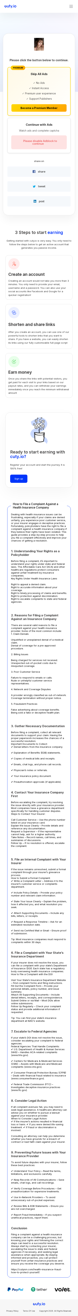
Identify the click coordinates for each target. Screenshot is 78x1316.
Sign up (19, 478)
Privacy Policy (12, 1311)
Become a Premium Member (39, 107)
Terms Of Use (29, 1311)
